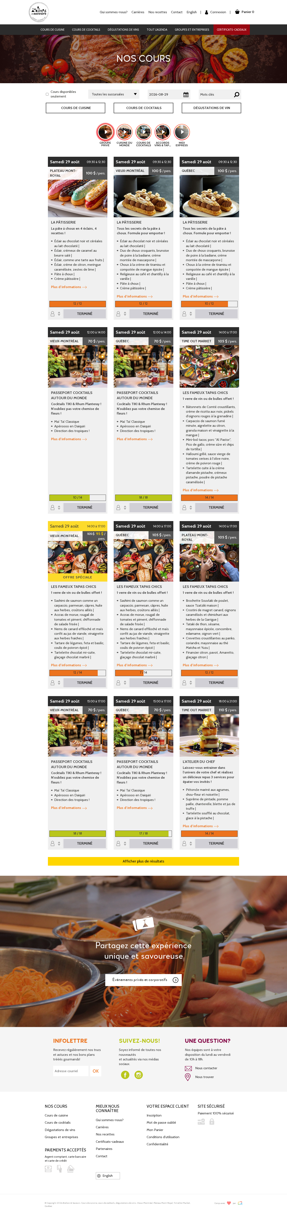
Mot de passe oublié (161, 1122)
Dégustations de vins (123, 29)
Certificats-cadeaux (231, 29)
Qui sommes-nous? (110, 1120)
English (192, 12)
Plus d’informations (66, 287)
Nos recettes (105, 1134)
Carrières (138, 12)
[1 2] (188, 314)
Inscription (154, 1115)
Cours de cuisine (53, 29)
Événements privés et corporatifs (139, 980)
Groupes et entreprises (192, 29)
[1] (122, 844)
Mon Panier (155, 1130)
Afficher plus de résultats (143, 861)
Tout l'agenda (157, 29)
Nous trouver (204, 1077)
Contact (177, 12)
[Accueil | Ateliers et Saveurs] (40, 12)
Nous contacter (205, 1068)
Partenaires (104, 1149)
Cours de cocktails (86, 29)
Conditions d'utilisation (163, 1137)
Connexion (217, 12)
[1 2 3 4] (56, 508)
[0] (56, 314)
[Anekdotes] (240, 1203)
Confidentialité (157, 1144)
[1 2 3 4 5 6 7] (122, 683)
